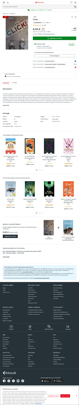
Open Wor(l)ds (31, 364)
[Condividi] (75, 17)
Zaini (29, 359)
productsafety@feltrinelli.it (41, 278)
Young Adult (55, 119)
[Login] (7, 2)
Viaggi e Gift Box (57, 359)
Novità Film (55, 339)
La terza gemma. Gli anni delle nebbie (49, 157)
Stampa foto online (32, 303)
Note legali (6, 257)
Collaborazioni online (58, 296)
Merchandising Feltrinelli (59, 357)
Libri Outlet (5, 339)
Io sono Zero (10, 199)
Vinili (29, 344)
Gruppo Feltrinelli (57, 310)
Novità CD (30, 339)
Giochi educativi (7, 359)
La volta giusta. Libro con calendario (10, 157)
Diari (29, 357)
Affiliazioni (55, 290)
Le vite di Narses (30, 156)
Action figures (6, 366)
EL (47, 22)
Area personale (6, 310)
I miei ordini (5, 312)
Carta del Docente (49, 61)
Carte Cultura (31, 294)
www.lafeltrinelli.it (27, 272)
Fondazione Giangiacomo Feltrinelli (61, 314)
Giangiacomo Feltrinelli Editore (60, 312)
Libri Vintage (5, 344)
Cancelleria (30, 361)
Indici (29, 300)
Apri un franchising (57, 288)
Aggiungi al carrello (55, 38)
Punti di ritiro (31, 298)
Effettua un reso (6, 314)
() (42, 25)
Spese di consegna (7, 320)
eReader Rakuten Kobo (58, 364)
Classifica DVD (56, 342)
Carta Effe (30, 288)
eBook (4, 346)
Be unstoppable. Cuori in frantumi (68, 157)
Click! (48, 237)
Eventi (4, 290)
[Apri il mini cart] (75, 2)
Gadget (55, 361)
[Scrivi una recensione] (45, 25)
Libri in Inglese (6, 342)
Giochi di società (7, 361)
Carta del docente (32, 296)
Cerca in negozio (54, 56)
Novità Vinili (30, 346)
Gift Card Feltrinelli (32, 292)
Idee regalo (56, 355)
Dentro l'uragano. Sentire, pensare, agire (68, 200)
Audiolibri (5, 348)
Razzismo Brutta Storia (58, 318)
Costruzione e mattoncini (9, 357)
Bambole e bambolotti (8, 364)
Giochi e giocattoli (7, 355)
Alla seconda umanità (29, 199)
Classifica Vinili (31, 348)
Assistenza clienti (7, 316)
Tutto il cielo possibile (68, 237)
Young (15, 121)
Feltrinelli (40, 34)
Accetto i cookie (65, 396)
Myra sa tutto (49, 199)
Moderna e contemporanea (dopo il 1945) (29, 251)
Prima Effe (55, 298)
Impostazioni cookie (53, 396)
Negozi (4, 288)
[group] (39, 10)
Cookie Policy (38, 403)
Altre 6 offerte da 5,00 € (48, 34)
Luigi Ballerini (37, 22)
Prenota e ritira (31, 290)
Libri (4, 251)
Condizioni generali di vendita (35, 310)
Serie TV (55, 346)
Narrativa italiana (11, 251)
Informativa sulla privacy (34, 314)
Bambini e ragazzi (57, 348)
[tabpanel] (10, 152)
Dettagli (14, 82)
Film (54, 337)
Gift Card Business (57, 292)
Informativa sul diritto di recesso (35, 312)
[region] (39, 396)
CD (28, 337)
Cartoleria (30, 355)
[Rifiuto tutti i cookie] (76, 395)
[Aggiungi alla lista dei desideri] (72, 17)
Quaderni (30, 366)
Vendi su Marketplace (58, 294)
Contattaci (5, 318)
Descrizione (6, 82)
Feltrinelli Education (57, 316)
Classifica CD (31, 342)
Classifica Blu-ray (57, 344)
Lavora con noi (6, 292)
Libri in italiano (6, 337)
